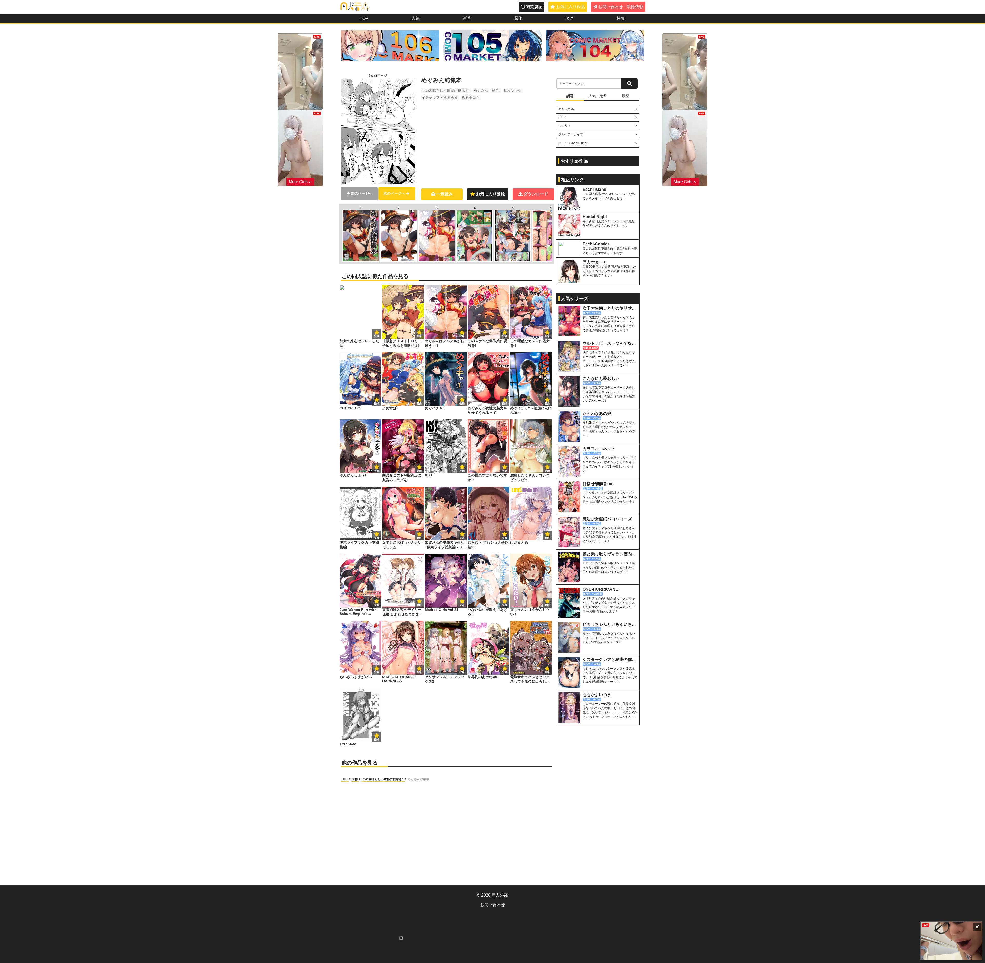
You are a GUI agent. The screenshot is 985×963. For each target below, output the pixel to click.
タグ (569, 18)
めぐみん (481, 90)
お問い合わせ (492, 904)
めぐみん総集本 (418, 779)
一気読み (444, 194)
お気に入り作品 (570, 7)
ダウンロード (536, 194)
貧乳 (495, 90)
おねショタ (512, 90)
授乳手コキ (471, 97)
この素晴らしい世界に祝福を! (445, 90)
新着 (467, 18)
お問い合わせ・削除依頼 (620, 7)
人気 (415, 18)
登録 (419, 336)
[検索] (629, 83)
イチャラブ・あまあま (440, 97)
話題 (570, 96)
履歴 (625, 96)
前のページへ (361, 193)
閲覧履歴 (534, 7)
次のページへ (394, 193)
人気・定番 (598, 96)
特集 (621, 18)
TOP (364, 18)
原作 (518, 18)
